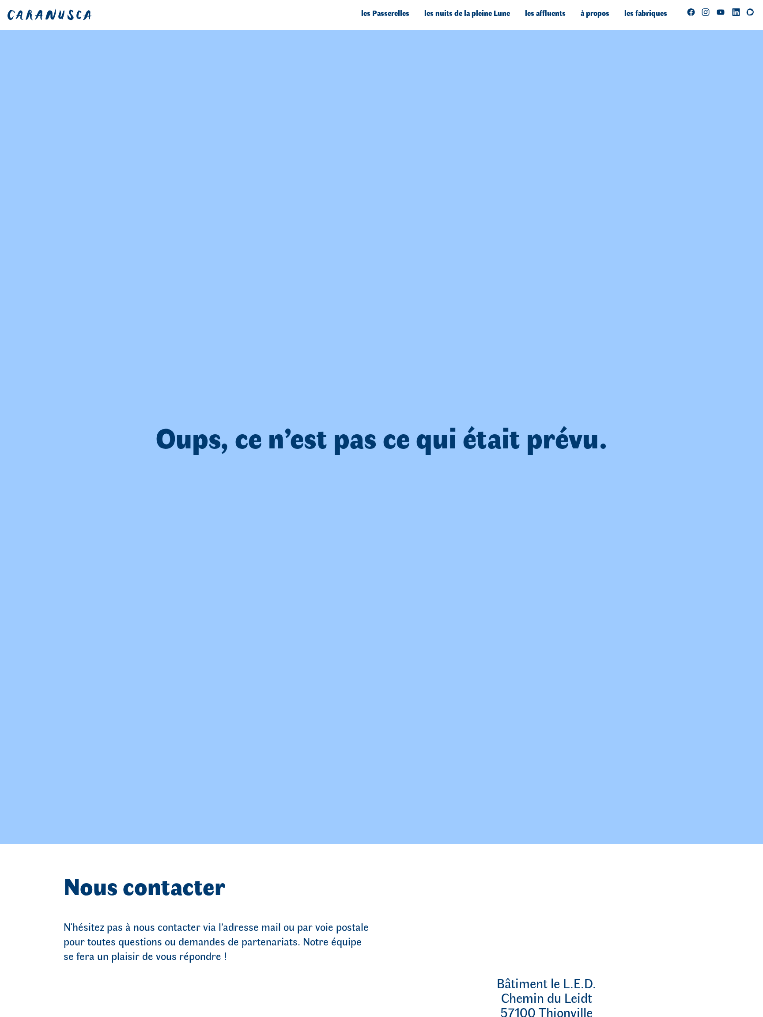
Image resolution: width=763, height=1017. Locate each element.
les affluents (545, 13)
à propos (595, 13)
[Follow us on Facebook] (691, 11)
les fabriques (645, 13)
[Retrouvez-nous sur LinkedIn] (736, 11)
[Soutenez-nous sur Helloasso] (750, 11)
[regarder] (720, 11)
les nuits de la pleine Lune (467, 13)
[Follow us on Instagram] (705, 11)
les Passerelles (385, 13)
